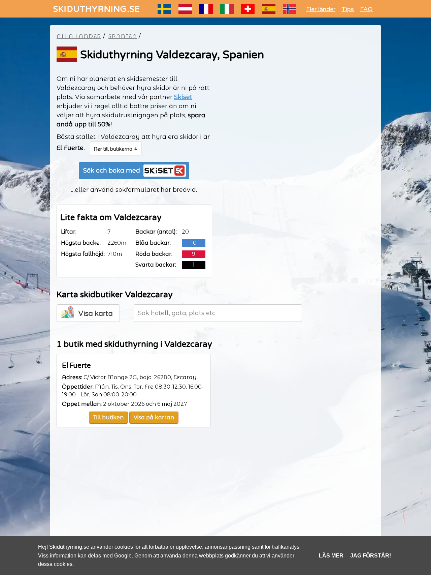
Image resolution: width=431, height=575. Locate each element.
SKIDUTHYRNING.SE (96, 9)
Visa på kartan (154, 417)
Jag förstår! (370, 555)
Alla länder (79, 36)
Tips (347, 9)
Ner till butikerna (116, 148)
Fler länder (320, 9)
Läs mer (331, 555)
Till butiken (108, 417)
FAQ (366, 9)
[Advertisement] (215, 495)
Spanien (122, 36)
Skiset (183, 97)
